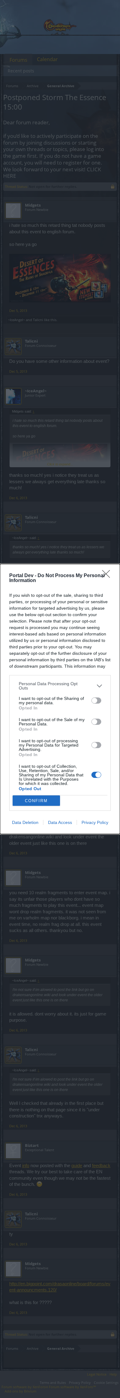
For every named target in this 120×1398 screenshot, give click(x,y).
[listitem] (60, 686)
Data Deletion (25, 822)
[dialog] (60, 699)
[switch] (96, 700)
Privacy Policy (95, 822)
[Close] (108, 576)
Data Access (60, 822)
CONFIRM (36, 800)
